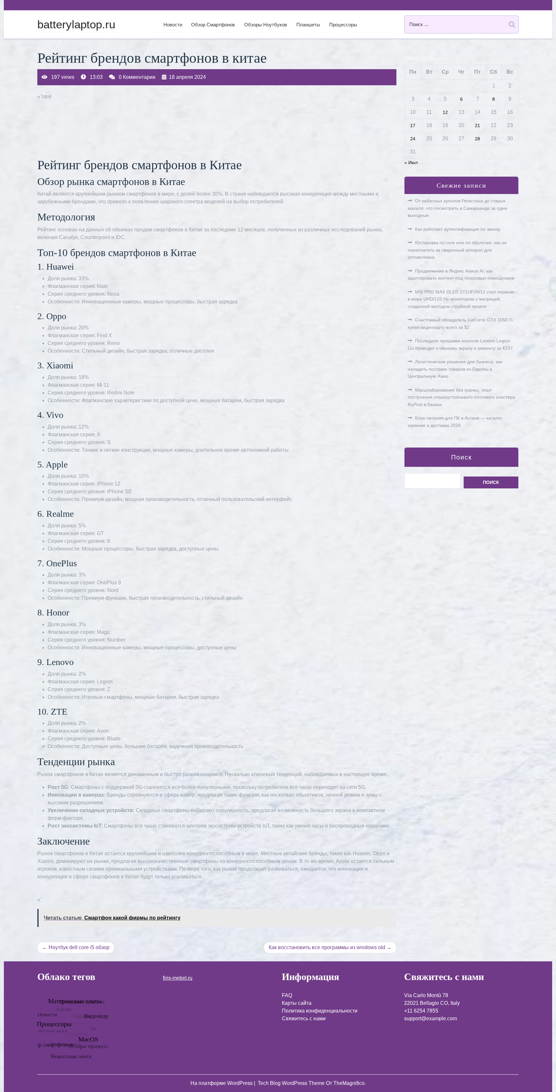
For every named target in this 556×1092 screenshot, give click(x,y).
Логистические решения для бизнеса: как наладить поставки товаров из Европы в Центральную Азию (455, 369)
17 (412, 125)
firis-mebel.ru (177, 978)
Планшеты (308, 24)
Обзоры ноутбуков (265, 24)
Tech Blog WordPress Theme (292, 1083)
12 (445, 112)
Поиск (461, 457)
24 (412, 138)
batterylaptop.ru (76, 24)
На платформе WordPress (222, 1083)
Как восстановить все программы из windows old (327, 947)
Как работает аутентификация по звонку (457, 229)
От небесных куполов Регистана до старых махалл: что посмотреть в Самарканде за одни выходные (457, 208)
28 (477, 138)
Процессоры (343, 24)
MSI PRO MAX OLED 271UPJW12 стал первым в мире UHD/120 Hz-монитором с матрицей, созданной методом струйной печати (461, 299)
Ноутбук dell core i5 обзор (79, 947)
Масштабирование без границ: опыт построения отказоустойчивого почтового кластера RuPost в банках (461, 397)
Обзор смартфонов (213, 24)
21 (477, 125)
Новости (172, 24)
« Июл (411, 162)
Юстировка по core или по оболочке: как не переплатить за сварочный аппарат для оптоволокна (457, 250)
